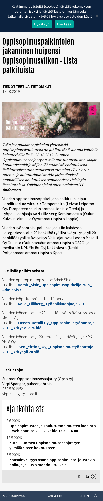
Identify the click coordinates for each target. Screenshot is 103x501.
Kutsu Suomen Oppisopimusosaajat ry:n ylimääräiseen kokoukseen (45, 445)
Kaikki (83, 476)
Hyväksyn (42, 24)
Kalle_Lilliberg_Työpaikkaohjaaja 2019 (52, 303)
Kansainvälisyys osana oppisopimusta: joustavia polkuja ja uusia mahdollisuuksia (52, 462)
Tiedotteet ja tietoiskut (27, 86)
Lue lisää (64, 24)
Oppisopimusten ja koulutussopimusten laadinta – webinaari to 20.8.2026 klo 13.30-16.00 (53, 428)
